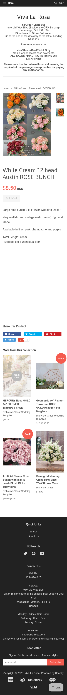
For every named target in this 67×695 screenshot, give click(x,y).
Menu (10, 3)
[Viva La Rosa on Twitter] (25, 554)
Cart (61, 3)
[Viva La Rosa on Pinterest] (34, 554)
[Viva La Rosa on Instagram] (42, 554)
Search (33, 531)
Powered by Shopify (52, 673)
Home (6, 88)
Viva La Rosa (33, 17)
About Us (33, 536)
